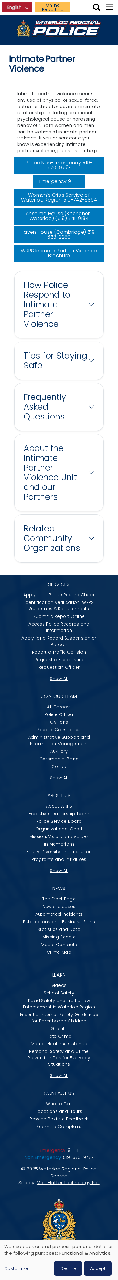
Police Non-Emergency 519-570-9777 (59, 165)
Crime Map (59, 952)
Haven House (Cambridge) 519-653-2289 (59, 234)
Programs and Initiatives (58, 859)
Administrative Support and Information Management (59, 740)
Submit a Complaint (58, 1127)
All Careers (59, 707)
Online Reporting (53, 7)
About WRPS (59, 806)
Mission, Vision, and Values (59, 836)
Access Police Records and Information (59, 627)
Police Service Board (59, 821)
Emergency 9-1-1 (59, 181)
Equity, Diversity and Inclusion (59, 852)
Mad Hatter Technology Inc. (68, 1182)
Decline (68, 1268)
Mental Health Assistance (59, 1044)
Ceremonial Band (59, 759)
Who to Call (59, 1104)
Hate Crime (59, 1036)
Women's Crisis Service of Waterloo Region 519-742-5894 (59, 197)
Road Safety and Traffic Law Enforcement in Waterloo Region (59, 1004)
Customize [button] (16, 1268)
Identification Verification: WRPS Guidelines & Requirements (59, 605)
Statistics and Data (59, 929)
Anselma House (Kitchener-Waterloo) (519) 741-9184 (59, 216)
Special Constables (59, 730)
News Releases (59, 906)
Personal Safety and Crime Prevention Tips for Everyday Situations (59, 1057)
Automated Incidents (59, 914)
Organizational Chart (59, 829)
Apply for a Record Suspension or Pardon (59, 641)
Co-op (59, 766)
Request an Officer (59, 667)
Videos (59, 985)
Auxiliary (59, 751)
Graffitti (59, 1029)
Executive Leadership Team (59, 814)
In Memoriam (59, 844)
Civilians (59, 722)
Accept (98, 1268)
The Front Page (59, 899)
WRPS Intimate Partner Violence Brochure (59, 253)
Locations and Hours (59, 1111)
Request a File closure (59, 660)
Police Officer (59, 714)
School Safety (59, 993)
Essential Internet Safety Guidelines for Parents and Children (59, 1018)
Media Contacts (59, 945)
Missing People (59, 937)
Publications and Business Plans (59, 922)
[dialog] (59, 1260)
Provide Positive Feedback (59, 1119)
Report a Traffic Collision (59, 652)
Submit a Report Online (59, 616)
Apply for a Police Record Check (59, 595)
